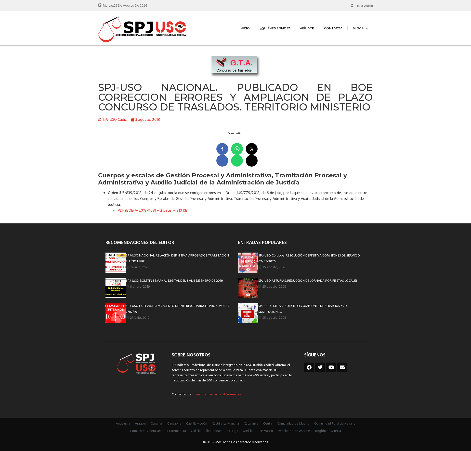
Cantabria (174, 424)
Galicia (196, 431)
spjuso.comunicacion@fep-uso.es (216, 394)
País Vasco (265, 431)
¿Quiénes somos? (275, 28)
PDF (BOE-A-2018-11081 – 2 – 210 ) (153, 210)
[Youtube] (331, 367)
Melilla (248, 431)
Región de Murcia (328, 431)
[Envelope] (342, 367)
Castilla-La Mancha (225, 424)
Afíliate (307, 28)
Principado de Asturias (294, 431)
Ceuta (267, 424)
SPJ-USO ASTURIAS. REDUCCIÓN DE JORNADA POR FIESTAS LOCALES (308, 281)
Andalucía (123, 424)
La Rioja (232, 431)
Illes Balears (214, 431)
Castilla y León (196, 424)
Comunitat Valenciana (146, 431)
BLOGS (358, 28)
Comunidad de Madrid (293, 424)
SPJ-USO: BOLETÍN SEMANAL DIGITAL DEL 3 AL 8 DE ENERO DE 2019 (174, 281)
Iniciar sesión (364, 6)
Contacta (333, 28)
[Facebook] (309, 367)
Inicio (244, 28)
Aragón (140, 424)
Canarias (156, 424)
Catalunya (251, 424)
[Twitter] (320, 367)
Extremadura (176, 431)
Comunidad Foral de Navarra (334, 424)
